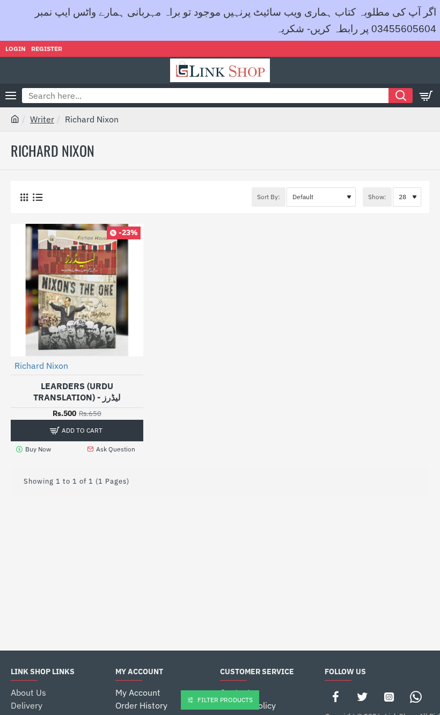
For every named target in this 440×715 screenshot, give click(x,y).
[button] (77, 430)
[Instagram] (389, 696)
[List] (37, 197)
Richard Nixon (41, 365)
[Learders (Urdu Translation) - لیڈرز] (77, 290)
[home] (15, 118)
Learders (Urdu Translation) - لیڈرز (77, 392)
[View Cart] (426, 95)
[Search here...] (400, 95)
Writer (42, 119)
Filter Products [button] (225, 700)
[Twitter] (362, 696)
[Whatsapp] (416, 696)
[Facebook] (335, 696)
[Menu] (10, 95)
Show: (377, 197)
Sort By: (268, 197)
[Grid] (24, 197)
